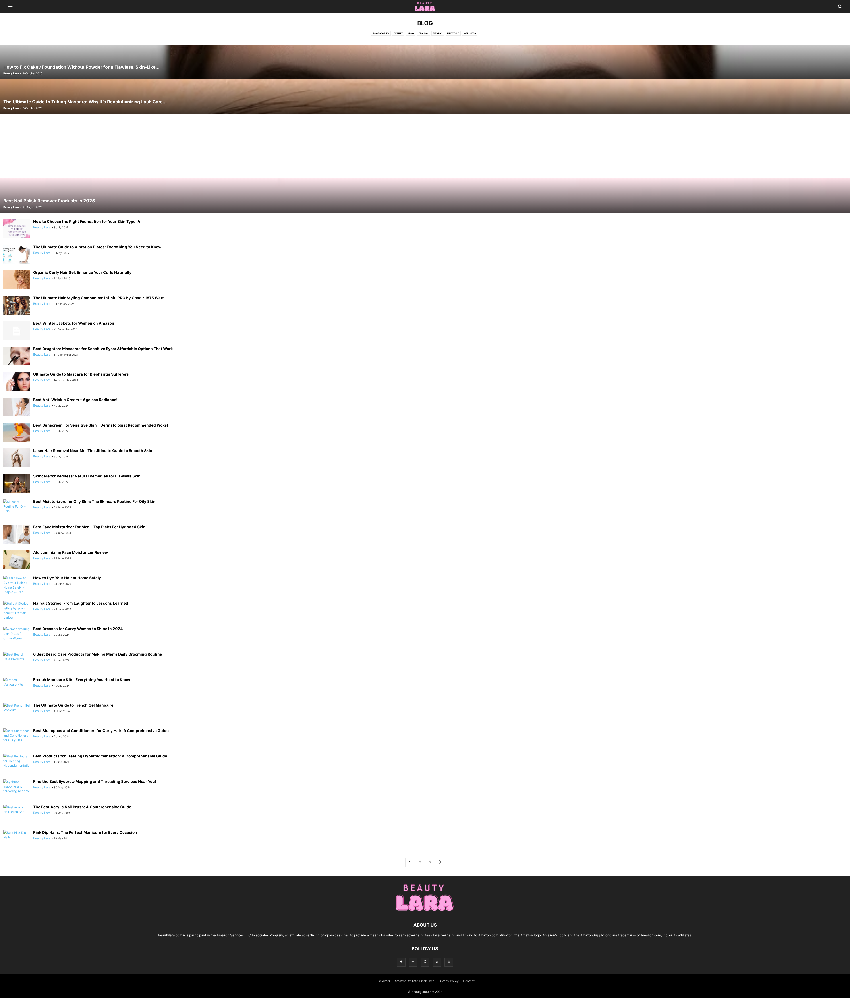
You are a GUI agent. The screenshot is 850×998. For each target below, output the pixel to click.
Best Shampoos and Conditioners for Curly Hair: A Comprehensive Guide (101, 730)
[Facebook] (401, 962)
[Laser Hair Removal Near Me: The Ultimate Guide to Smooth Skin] (16, 458)
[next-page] (440, 862)
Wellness (470, 33)
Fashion (423, 33)
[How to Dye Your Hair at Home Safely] (16, 587)
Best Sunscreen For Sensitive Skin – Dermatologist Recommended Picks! (100, 425)
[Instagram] (413, 962)
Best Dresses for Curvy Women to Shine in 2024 (78, 629)
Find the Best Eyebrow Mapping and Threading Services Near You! (94, 781)
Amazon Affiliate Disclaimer (414, 981)
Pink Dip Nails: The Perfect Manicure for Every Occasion (85, 832)
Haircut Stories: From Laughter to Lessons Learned (80, 603)
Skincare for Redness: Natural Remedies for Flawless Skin (87, 476)
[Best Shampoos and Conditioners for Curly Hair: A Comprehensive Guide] (16, 738)
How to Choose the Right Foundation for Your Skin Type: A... (88, 221)
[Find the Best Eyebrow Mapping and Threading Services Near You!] (16, 789)
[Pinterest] (425, 962)
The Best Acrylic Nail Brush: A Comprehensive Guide (82, 807)
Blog (411, 33)
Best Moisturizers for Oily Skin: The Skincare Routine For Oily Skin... (96, 501)
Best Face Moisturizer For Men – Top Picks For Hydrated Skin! (90, 527)
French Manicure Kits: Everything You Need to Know (81, 680)
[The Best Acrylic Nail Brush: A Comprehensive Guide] (16, 815)
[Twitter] (437, 962)
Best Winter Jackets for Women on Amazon (73, 323)
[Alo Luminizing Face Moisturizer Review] (16, 560)
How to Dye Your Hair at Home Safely (67, 578)
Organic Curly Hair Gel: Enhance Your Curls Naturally (82, 272)
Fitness (437, 33)
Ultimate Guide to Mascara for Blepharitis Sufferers (81, 374)
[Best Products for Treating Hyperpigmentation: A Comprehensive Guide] (16, 764)
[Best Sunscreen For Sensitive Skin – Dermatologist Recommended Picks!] (16, 433)
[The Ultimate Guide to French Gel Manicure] (16, 713)
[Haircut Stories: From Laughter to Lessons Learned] (16, 611)
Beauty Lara (11, 73)
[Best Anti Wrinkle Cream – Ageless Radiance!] (16, 407)
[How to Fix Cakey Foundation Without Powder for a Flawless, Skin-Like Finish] (425, 62)
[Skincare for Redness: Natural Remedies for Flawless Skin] (16, 484)
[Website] (448, 962)
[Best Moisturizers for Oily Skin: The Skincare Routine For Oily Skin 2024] (16, 509)
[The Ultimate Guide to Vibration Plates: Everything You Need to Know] (16, 255)
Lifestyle (453, 33)
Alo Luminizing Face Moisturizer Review (70, 552)
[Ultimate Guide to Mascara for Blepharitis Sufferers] (16, 382)
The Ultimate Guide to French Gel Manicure (73, 705)
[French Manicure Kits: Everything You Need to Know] (16, 687)
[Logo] (425, 911)
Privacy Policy (448, 981)
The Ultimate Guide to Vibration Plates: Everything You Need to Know (97, 247)
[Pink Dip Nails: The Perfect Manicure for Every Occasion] (16, 840)
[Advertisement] (425, 147)
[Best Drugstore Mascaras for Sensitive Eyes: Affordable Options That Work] (16, 357)
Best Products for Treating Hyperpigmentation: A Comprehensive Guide (100, 756)
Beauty (398, 33)
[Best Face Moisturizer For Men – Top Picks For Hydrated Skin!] (16, 535)
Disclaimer (382, 981)
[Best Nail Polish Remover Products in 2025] (425, 195)
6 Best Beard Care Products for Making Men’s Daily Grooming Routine (97, 654)
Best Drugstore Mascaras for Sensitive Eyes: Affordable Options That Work (103, 349)
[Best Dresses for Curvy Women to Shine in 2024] (16, 637)
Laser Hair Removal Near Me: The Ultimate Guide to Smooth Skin (92, 450)
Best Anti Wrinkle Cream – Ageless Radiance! (75, 400)
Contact (469, 981)
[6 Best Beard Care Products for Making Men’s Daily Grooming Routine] (16, 662)
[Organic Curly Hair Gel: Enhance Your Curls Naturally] (16, 280)
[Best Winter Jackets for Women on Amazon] (16, 331)
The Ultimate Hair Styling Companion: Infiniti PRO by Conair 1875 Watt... (100, 298)
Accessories (381, 33)
